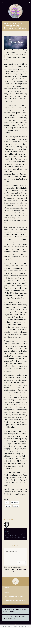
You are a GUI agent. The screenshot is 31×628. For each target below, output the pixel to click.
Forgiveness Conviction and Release (14, 601)
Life (5, 596)
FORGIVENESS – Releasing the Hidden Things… (15, 610)
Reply (24, 537)
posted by (15, 535)
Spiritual (19, 596)
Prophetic (11, 596)
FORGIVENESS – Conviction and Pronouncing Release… (15, 26)
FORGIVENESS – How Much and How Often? (15, 617)
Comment (21, 562)
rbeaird (7, 592)
